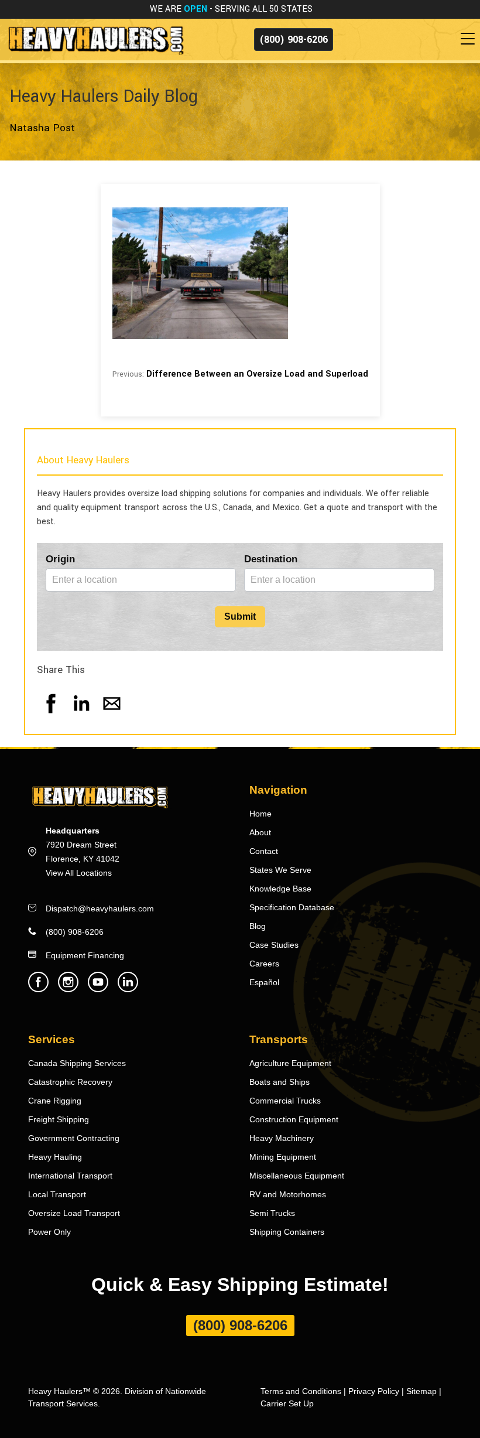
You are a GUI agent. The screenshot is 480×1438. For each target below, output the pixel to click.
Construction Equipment (293, 1119)
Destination (270, 559)
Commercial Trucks (285, 1100)
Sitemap (421, 1391)
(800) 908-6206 (293, 39)
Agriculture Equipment (290, 1063)
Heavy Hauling (55, 1157)
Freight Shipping (58, 1119)
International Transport (70, 1175)
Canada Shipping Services (77, 1063)
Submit (240, 616)
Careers (264, 963)
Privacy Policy (373, 1391)
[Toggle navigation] (470, 39)
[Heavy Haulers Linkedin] (128, 989)
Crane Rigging (54, 1100)
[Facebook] (51, 715)
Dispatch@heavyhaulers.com (100, 908)
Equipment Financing (85, 955)
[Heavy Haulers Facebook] (38, 989)
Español (264, 982)
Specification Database (291, 907)
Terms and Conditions (300, 1391)
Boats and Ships (279, 1082)
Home (260, 813)
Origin (60, 559)
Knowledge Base (280, 888)
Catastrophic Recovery (70, 1082)
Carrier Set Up (287, 1403)
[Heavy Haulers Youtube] (98, 989)
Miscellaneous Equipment (296, 1175)
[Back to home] (95, 39)
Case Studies (274, 944)
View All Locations (79, 872)
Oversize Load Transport (74, 1213)
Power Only (49, 1232)
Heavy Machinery (281, 1138)
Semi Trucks (272, 1213)
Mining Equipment (282, 1157)
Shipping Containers (286, 1232)
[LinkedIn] (81, 715)
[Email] (112, 715)
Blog (257, 926)
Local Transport (57, 1194)
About (260, 832)
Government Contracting (73, 1138)
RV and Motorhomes (287, 1194)
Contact (263, 851)
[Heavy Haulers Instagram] (68, 989)
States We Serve (280, 870)
